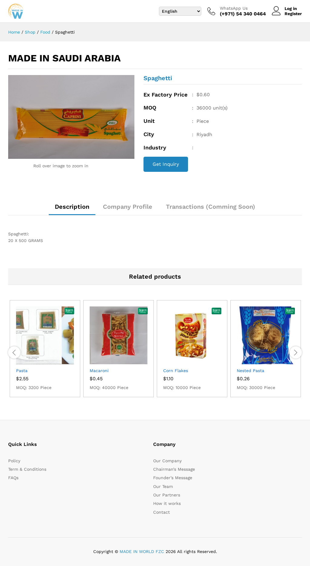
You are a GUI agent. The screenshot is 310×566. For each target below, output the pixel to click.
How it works (167, 503)
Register (293, 13)
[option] (45, 349)
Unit (149, 121)
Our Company (167, 460)
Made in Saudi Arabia (64, 58)
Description (72, 207)
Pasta (22, 370)
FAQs (13, 477)
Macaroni (99, 370)
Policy (14, 460)
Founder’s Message (172, 477)
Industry (154, 147)
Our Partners (166, 494)
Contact (161, 512)
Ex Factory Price (165, 94)
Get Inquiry (166, 164)
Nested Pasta (250, 370)
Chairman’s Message (174, 469)
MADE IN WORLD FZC (142, 551)
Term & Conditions (27, 469)
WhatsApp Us (234, 8)
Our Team (163, 486)
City (148, 134)
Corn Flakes (175, 370)
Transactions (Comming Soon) (210, 207)
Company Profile (127, 207)
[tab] (72, 209)
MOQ (149, 107)
